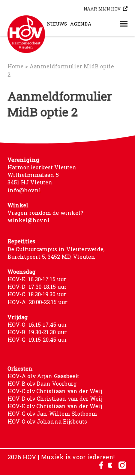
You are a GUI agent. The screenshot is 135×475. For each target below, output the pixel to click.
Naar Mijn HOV (102, 9)
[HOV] (26, 34)
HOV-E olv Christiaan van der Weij (55, 406)
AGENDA (81, 24)
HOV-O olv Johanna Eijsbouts (47, 421)
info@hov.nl (24, 190)
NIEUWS (57, 24)
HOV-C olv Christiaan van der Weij (55, 391)
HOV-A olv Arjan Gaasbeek (43, 376)
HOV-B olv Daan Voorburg (42, 383)
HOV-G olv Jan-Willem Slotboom (52, 413)
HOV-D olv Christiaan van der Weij (55, 398)
